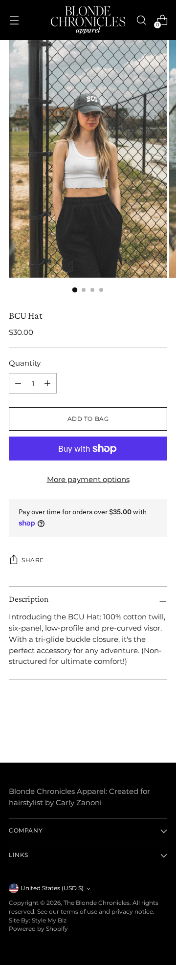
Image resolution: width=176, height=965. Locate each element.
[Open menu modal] (14, 20)
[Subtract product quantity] (47, 383)
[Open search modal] (141, 20)
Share (33, 560)
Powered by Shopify (38, 928)
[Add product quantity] (18, 383)
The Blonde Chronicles (97, 902)
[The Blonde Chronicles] (88, 20)
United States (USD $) (52, 888)
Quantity (25, 363)
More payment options (88, 479)
